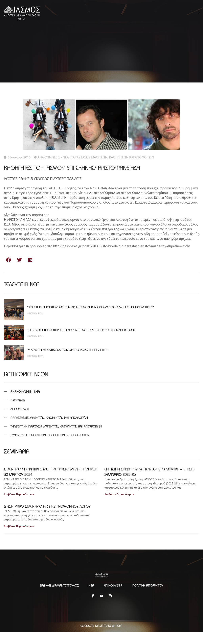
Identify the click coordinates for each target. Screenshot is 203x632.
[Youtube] (101, 596)
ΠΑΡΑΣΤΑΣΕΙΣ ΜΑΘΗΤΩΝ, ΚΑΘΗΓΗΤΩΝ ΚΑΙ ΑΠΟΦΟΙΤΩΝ (112, 157)
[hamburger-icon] (194, 12)
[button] (8, 259)
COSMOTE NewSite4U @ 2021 (101, 626)
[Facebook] (93, 596)
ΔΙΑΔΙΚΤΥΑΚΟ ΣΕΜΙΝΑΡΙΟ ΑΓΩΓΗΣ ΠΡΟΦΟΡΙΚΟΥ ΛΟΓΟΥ (47, 506)
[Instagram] (110, 596)
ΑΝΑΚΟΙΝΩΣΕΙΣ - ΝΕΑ (53, 157)
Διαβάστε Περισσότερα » (19, 494)
